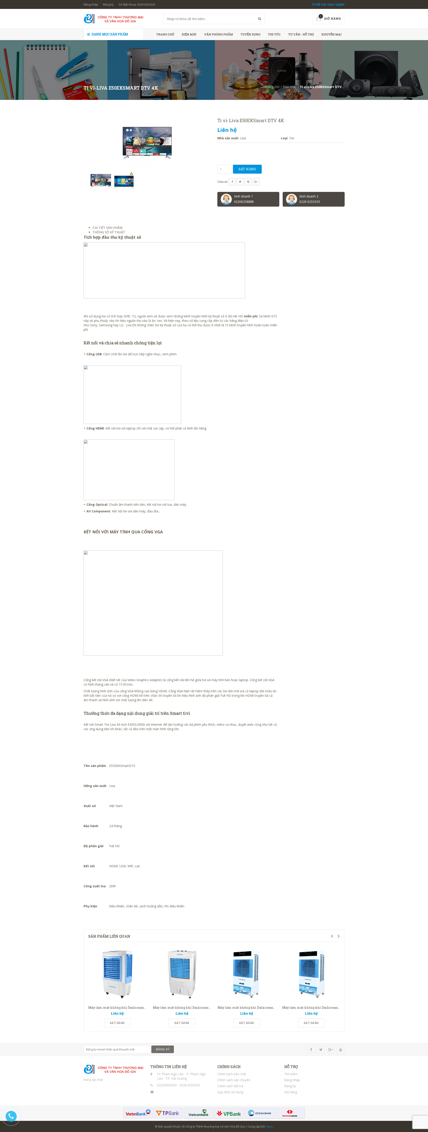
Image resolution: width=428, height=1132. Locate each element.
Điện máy (189, 34)
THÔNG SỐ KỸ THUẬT (109, 232)
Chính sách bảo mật (231, 1074)
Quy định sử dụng (230, 1092)
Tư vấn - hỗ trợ (301, 34)
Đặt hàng (247, 169)
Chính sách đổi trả (230, 1086)
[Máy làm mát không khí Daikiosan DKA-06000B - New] (311, 974)
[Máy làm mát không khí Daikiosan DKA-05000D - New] (117, 974)
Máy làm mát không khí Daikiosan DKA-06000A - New (260, 1007)
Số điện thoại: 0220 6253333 (137, 4)
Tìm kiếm (291, 1074)
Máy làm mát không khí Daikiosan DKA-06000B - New (324, 1007)
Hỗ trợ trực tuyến (329, 4)
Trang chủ (165, 34)
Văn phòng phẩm (218, 34)
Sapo (269, 1126)
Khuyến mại (331, 34)
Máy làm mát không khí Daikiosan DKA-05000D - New (130, 1007)
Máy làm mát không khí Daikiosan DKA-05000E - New (195, 1007)
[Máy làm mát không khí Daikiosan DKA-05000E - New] (182, 974)
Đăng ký (108, 4)
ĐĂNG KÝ (162, 1049)
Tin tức (274, 34)
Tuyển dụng (250, 34)
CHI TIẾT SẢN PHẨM (107, 228)
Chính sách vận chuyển (233, 1080)
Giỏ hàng (290, 1092)
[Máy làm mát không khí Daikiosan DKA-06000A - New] (247, 974)
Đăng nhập (91, 4)
